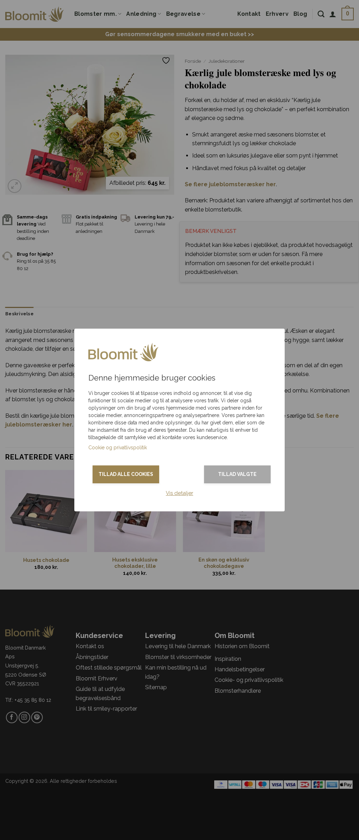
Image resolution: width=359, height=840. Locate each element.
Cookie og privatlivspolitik (117, 447)
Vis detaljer (179, 493)
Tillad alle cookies (126, 474)
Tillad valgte (237, 474)
